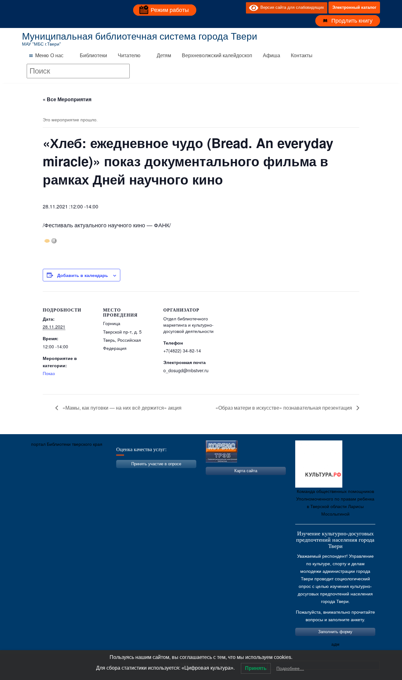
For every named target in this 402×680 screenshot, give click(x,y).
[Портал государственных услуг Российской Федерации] (55, 474)
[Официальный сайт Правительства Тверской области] (111, 474)
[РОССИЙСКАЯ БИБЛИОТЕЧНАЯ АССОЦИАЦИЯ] (92, 474)
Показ (49, 373)
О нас (56, 55)
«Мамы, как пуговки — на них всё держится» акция (121, 407)
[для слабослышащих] (240, 8)
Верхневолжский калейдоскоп (217, 55)
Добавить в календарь (82, 275)
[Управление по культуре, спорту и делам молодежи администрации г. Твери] (130, 474)
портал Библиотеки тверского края (66, 444)
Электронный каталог (354, 7)
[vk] (228, 8)
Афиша (271, 55)
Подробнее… (290, 668)
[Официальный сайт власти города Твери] (149, 474)
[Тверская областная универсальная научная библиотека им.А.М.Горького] (73, 474)
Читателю (129, 55)
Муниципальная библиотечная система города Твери (139, 36)
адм (335, 644)
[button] (42, 55)
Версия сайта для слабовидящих (291, 7)
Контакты (301, 55)
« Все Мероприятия (67, 99)
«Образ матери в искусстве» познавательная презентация (284, 407)
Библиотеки (93, 55)
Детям (164, 55)
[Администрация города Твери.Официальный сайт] (36, 474)
